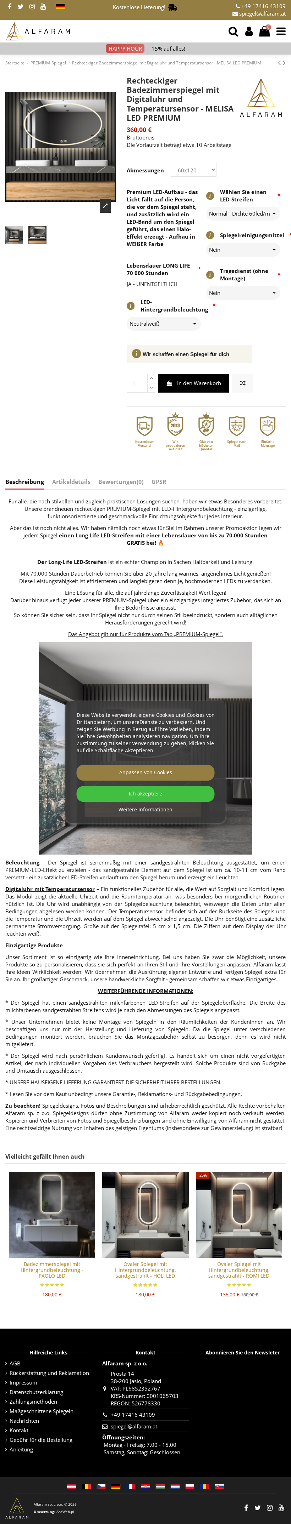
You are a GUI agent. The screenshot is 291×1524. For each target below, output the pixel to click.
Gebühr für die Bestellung (41, 1439)
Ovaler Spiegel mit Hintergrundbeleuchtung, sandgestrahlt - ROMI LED (238, 1270)
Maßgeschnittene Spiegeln (41, 1411)
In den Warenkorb (199, 383)
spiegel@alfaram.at (262, 13)
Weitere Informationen (145, 809)
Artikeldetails (71, 482)
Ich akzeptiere (145, 793)
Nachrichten (24, 1420)
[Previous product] (280, 62)
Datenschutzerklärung (36, 1391)
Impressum (23, 1382)
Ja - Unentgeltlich (152, 283)
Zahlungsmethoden (33, 1401)
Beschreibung (24, 482)
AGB (15, 1363)
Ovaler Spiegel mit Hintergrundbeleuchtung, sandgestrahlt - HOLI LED (145, 1270)
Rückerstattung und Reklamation (49, 1372)
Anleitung (21, 1449)
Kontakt (19, 1430)
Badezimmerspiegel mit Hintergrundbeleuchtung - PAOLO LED (52, 1270)
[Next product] (284, 62)
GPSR (159, 482)
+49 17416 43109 (263, 6)
